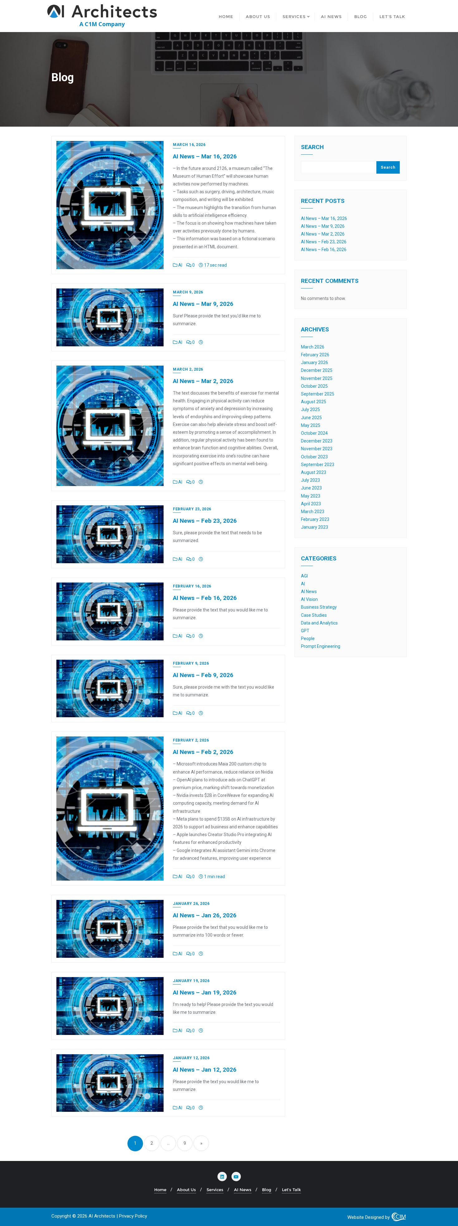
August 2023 (313, 472)
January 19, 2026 (191, 981)
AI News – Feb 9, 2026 (203, 675)
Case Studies (314, 615)
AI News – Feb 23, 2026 (205, 520)
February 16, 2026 (192, 586)
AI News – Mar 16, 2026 (205, 156)
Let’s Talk (291, 1189)
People (308, 638)
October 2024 (314, 433)
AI (179, 265)
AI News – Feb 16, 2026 (205, 597)
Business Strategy (319, 607)
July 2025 (310, 409)
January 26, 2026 (191, 903)
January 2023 (314, 527)
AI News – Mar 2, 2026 (203, 381)
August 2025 (313, 401)
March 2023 (312, 511)
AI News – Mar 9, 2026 (203, 303)
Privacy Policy (133, 1216)
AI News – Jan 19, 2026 (204, 992)
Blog (266, 1189)
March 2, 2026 (188, 369)
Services (215, 1189)
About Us (186, 1189)
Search (312, 147)
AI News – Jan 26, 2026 (204, 915)
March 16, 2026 (189, 145)
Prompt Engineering (320, 646)
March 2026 (312, 346)
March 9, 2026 (188, 292)
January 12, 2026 (191, 1058)
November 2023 (316, 448)
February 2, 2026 (191, 740)
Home (160, 1189)
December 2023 (316, 440)
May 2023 (310, 496)
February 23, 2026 (192, 509)
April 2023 (311, 503)
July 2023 (310, 480)
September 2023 (317, 464)
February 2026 (315, 354)
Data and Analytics (319, 622)
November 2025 (316, 378)
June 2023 (311, 487)
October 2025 (314, 386)
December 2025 (316, 370)
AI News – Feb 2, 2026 (203, 752)
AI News (309, 591)
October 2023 (314, 456)
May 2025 (310, 425)
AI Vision (309, 599)
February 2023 (315, 519)
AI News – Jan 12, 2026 (204, 1069)
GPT (305, 630)
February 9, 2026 (191, 663)
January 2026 (314, 362)
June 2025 (311, 417)
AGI (304, 575)
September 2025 (317, 393)
